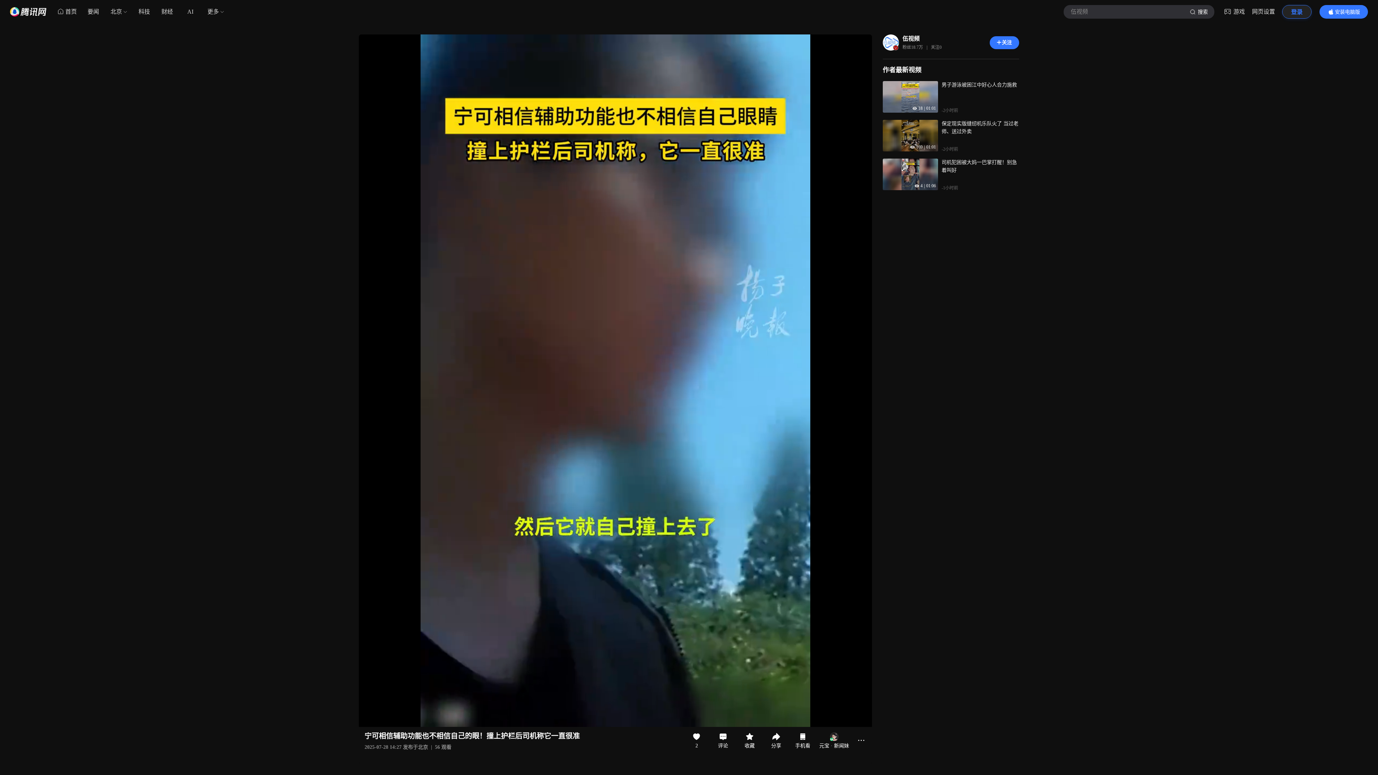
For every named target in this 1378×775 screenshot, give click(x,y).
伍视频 (911, 39)
